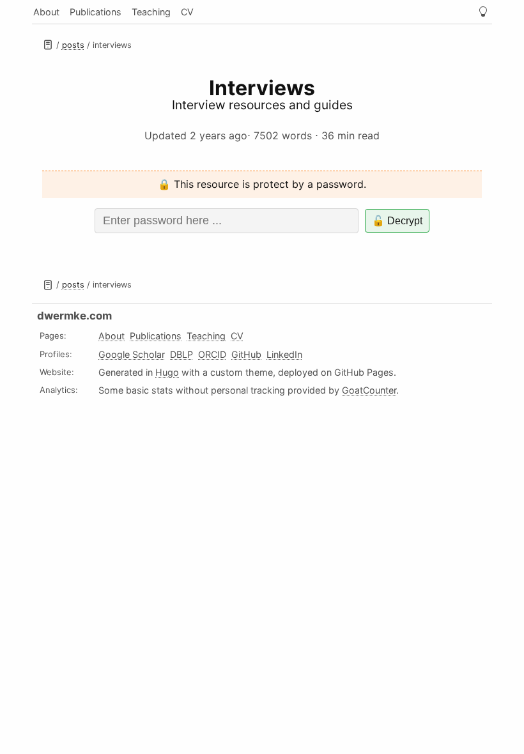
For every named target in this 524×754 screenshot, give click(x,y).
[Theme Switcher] (483, 12)
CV (187, 11)
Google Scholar (131, 354)
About (46, 11)
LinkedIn (284, 354)
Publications (95, 11)
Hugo (167, 372)
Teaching (151, 11)
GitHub (246, 354)
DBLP (181, 354)
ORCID (212, 354)
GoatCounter (369, 390)
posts (73, 45)
